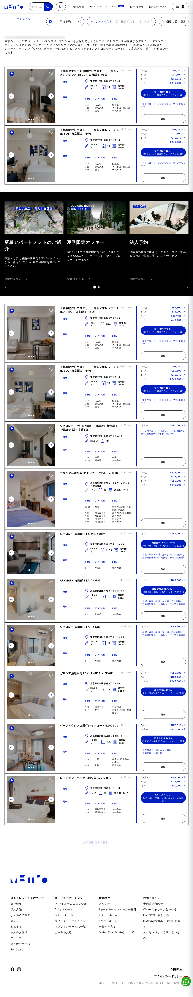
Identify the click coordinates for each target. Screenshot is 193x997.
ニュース (16, 938)
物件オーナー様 (20, 943)
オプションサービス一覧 (70, 926)
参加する (16, 926)
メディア (16, 920)
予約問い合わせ (153, 903)
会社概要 (16, 903)
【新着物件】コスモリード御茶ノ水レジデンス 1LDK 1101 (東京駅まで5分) (89, 309)
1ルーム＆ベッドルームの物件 (118, 909)
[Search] (48, 6)
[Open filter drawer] (61, 6)
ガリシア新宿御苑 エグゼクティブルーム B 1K (89, 473)
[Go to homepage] (14, 6)
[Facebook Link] (12, 976)
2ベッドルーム (64, 909)
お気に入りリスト (158, 6)
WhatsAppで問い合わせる (160, 909)
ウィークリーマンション (70, 920)
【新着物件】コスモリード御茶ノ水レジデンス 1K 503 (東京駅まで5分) (89, 131)
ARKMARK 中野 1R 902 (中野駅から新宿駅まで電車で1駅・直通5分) (89, 427)
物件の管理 (78, 6)
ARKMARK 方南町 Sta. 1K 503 (80, 626)
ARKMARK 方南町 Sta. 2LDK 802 (82, 534)
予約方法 (16, 909)
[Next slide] (51, 96)
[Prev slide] (11, 96)
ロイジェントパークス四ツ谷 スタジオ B (85, 777)
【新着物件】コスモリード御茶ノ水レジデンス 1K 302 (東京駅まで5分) (89, 368)
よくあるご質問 (20, 915)
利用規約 (176, 969)
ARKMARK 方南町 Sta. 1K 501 (80, 580)
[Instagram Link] (19, 976)
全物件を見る (63, 932)
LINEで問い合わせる (156, 915)
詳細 (163, 118)
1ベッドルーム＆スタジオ (71, 903)
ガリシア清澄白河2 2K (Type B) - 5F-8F (86, 673)
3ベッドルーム (64, 915)
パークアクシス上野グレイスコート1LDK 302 (89, 725)
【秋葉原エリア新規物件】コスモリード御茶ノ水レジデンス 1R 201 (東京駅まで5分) (89, 72)
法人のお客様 (19, 932)
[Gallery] (31, 96)
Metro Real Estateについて (116, 932)
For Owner (17, 949)
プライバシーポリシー (168, 976)
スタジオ (104, 903)
